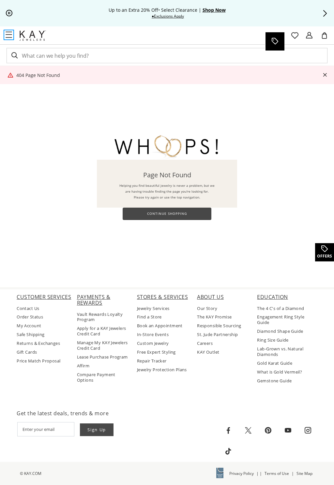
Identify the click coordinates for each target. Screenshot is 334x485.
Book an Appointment (160, 326)
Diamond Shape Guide (280, 331)
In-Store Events (153, 334)
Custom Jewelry (153, 343)
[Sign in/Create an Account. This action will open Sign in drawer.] (309, 35)
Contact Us (28, 308)
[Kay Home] (33, 35)
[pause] (9, 13)
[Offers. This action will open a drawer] (274, 41)
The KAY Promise (214, 317)
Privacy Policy (241, 473)
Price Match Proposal (38, 361)
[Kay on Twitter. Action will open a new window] (248, 430)
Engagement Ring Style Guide (280, 319)
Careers (205, 343)
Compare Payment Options (96, 377)
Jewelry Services (153, 308)
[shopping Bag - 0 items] (327, 38)
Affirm (83, 366)
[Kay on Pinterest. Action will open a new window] (268, 430)
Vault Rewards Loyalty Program (100, 317)
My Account (29, 326)
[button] (325, 13)
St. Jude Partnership (217, 334)
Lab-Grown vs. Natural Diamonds (280, 351)
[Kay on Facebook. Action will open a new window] (228, 430)
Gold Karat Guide (274, 363)
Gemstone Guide (274, 381)
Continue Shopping (167, 214)
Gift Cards (27, 352)
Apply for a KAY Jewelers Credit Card (101, 331)
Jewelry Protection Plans (162, 370)
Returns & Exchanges (38, 343)
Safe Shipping (30, 334)
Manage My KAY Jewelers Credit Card (102, 345)
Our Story (207, 308)
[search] (14, 55)
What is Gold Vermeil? (279, 372)
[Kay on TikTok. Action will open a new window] (228, 451)
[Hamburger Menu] (9, 35)
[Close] (325, 75)
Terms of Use (277, 473)
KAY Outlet (208, 352)
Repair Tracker (152, 361)
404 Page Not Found (38, 75)
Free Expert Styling (156, 352)
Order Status (30, 317)
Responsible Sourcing (219, 326)
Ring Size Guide (272, 340)
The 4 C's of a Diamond (280, 308)
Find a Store (149, 317)
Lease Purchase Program (102, 357)
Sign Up (96, 430)
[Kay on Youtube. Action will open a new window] (288, 430)
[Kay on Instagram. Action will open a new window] (308, 430)
